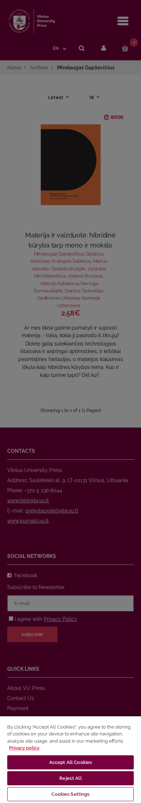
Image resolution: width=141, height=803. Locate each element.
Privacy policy (24, 748)
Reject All (70, 778)
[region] (70, 759)
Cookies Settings (70, 794)
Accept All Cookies (70, 762)
